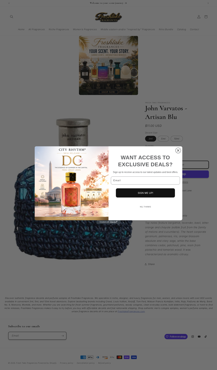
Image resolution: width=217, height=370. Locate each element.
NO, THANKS (145, 207)
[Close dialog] (178, 150)
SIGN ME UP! (145, 192)
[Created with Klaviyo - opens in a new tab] (108, 222)
